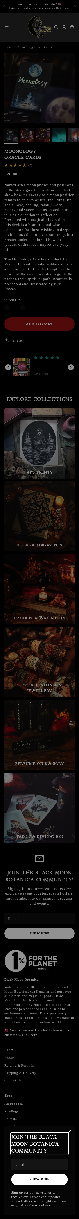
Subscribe (39, 1179)
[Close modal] (70, 1131)
